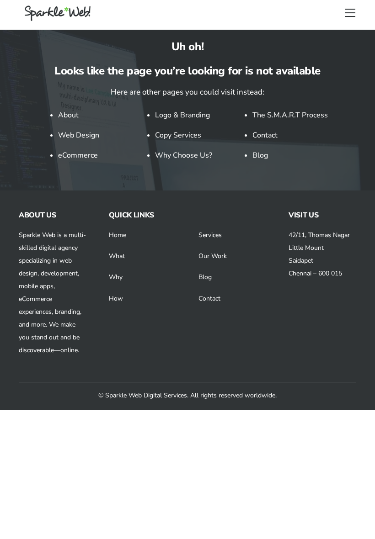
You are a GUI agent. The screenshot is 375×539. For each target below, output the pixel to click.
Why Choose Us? (183, 155)
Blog (260, 155)
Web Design (78, 135)
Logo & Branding (182, 115)
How (116, 298)
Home (117, 235)
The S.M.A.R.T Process (290, 115)
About (68, 115)
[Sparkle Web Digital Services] (59, 18)
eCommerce (78, 155)
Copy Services (178, 135)
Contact (265, 135)
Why (116, 277)
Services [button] (210, 235)
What (117, 256)
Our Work (212, 256)
